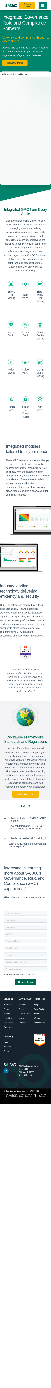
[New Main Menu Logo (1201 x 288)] (11, 5)
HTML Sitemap (39, 1096)
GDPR (8, 1096)
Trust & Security (11, 1094)
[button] (25, 819)
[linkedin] (6, 1070)
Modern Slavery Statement (22, 1096)
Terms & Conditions (37, 1094)
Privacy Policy (24, 1094)
